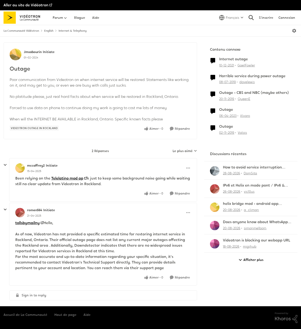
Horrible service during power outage (252, 76)
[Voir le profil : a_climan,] (214, 207)
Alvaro (245, 116)
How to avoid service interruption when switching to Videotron (252, 167)
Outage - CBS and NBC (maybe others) (254, 92)
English (48, 31)
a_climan (251, 210)
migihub (249, 246)
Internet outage (233, 59)
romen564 (34, 210)
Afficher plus (253, 260)
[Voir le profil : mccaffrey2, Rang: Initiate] (20, 168)
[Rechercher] (251, 17)
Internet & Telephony (73, 31)
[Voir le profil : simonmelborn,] (214, 225)
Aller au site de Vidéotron (26, 5)
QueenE (244, 99)
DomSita (250, 173)
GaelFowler (246, 65)
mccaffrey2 (36, 165)
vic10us (249, 191)
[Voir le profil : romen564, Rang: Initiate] (20, 212)
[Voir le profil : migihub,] (214, 244)
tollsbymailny (27, 222)
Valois (242, 132)
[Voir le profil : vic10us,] (214, 189)
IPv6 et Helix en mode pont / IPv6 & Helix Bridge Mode (254, 185)
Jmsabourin (33, 52)
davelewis (247, 82)
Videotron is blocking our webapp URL (256, 240)
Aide (87, 315)
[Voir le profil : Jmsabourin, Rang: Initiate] (15, 54)
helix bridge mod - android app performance (250, 203)
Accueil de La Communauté (25, 315)
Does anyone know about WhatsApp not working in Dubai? (255, 222)
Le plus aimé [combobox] (185, 151)
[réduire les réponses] (5, 165)
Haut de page (65, 315)
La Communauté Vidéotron (21, 31)
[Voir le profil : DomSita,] (214, 171)
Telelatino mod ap (67, 178)
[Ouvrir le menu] (294, 30)
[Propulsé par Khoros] (286, 317)
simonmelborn (255, 228)
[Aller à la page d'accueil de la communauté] (23, 17)
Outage (226, 109)
